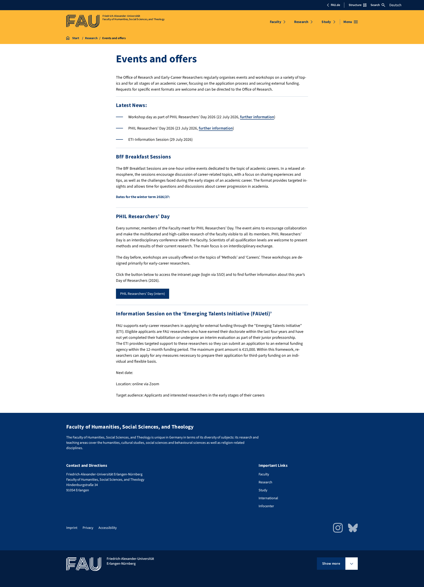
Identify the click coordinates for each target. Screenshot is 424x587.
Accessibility (107, 527)
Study (326, 21)
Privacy (88, 527)
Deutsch (395, 5)
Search (375, 5)
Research (301, 21)
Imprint (71, 527)
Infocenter (266, 506)
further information (257, 117)
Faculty (275, 21)
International (268, 498)
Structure (355, 5)
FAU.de (335, 5)
